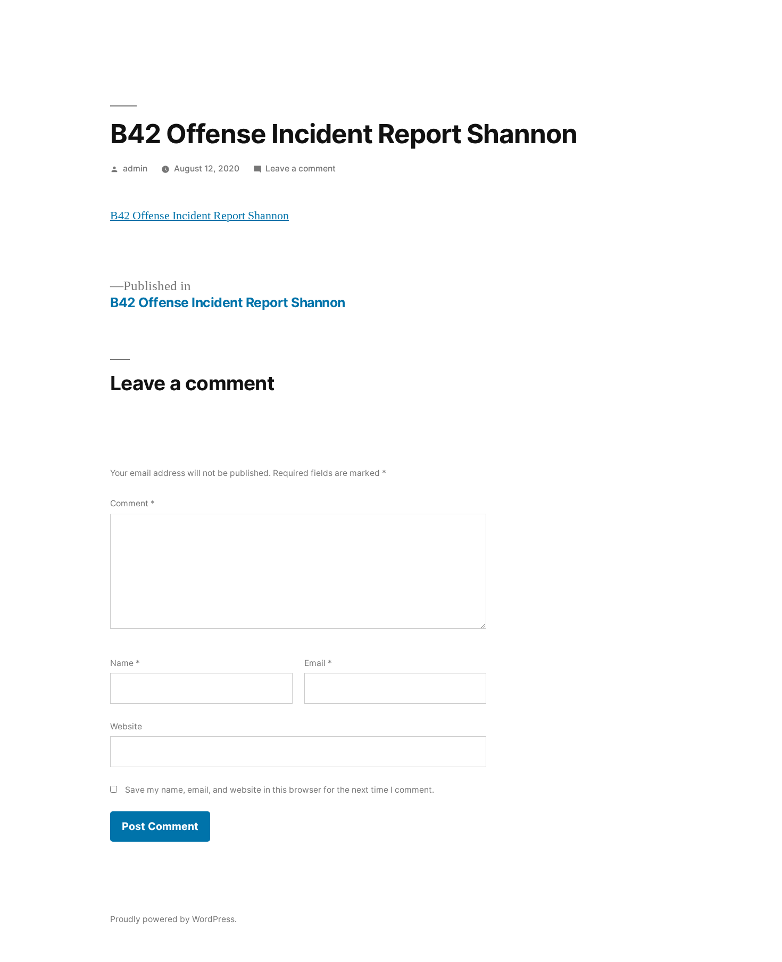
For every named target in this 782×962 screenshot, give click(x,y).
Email (318, 663)
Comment (132, 503)
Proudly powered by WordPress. (173, 919)
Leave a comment (300, 168)
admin (135, 168)
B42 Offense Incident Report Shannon (199, 215)
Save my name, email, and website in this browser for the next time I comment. (279, 790)
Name (125, 663)
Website (126, 726)
